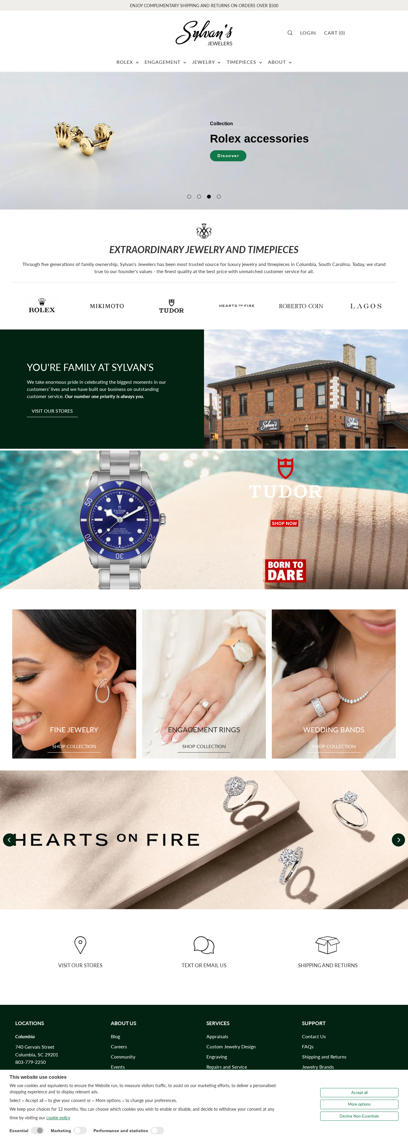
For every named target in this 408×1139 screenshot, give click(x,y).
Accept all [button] (359, 1092)
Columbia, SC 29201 (36, 1054)
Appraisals (217, 1036)
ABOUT (277, 62)
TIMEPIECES (242, 62)
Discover (228, 155)
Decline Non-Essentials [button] (359, 1116)
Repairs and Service (226, 1067)
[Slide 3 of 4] (209, 196)
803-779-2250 (30, 1062)
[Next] (398, 839)
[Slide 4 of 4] (219, 196)
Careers (119, 1046)
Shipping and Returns (324, 1056)
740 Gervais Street (34, 1047)
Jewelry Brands (318, 1067)
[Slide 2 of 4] (199, 196)
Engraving (216, 1056)
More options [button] (359, 1104)
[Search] (292, 32)
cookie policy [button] (58, 1117)
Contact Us (314, 1036)
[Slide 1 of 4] (189, 196)
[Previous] (9, 839)
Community (123, 1056)
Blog (115, 1036)
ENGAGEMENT (163, 62)
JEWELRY (204, 62)
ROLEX (125, 62)
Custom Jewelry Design (231, 1046)
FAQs (308, 1046)
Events (118, 1067)
